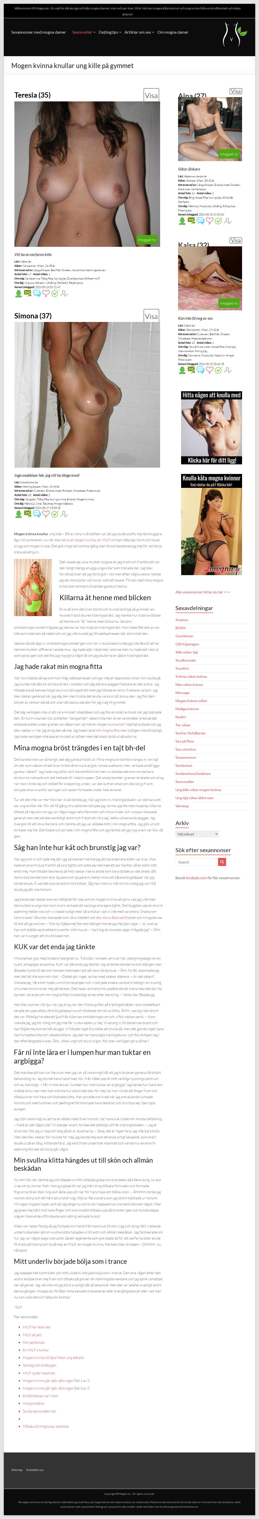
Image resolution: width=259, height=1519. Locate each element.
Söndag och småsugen (39, 1365)
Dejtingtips (108, 32)
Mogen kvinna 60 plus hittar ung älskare (53, 1357)
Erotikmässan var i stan (40, 1396)
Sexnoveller (82, 32)
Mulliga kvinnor (187, 709)
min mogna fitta (108, 730)
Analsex (182, 620)
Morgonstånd (33, 1403)
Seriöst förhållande (190, 733)
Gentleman (184, 636)
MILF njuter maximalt (39, 1373)
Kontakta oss (35, 1470)
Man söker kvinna (189, 684)
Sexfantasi (184, 765)
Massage (183, 692)
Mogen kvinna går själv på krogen (48, 1380)
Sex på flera (185, 741)
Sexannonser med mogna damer (38, 32)
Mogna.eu (125, 1493)
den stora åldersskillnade (115, 917)
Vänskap (182, 806)
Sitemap (16, 1470)
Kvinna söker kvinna (191, 676)
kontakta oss (190, 1506)
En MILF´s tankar (36, 1350)
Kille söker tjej (187, 652)
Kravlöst (182, 668)
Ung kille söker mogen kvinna (198, 790)
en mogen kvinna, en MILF (90, 540)
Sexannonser (186, 757)
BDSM (180, 628)
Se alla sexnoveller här (39, 1411)
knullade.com (196, 878)
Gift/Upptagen (187, 644)
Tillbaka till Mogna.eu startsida (46, 1426)
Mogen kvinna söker (191, 701)
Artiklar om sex (137, 32)
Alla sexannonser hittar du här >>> (203, 592)
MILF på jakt (32, 1335)
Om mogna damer (172, 32)
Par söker (183, 725)
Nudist (181, 717)
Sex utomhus (186, 749)
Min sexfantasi (34, 1342)
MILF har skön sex (37, 1327)
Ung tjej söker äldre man (194, 798)
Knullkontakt (186, 660)
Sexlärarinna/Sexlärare (193, 773)
